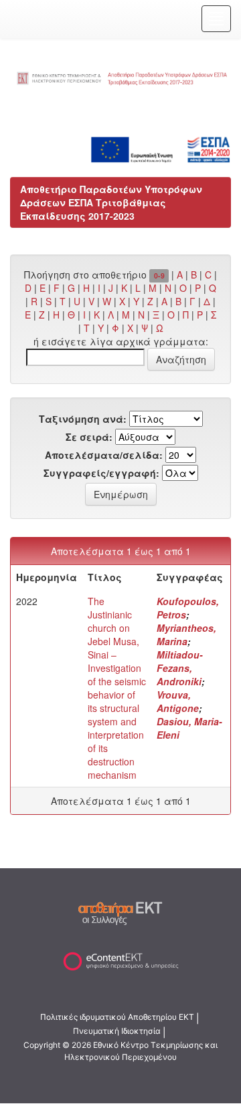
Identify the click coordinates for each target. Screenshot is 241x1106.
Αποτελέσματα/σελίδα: (104, 455)
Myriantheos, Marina (186, 634)
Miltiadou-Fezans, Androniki (180, 668)
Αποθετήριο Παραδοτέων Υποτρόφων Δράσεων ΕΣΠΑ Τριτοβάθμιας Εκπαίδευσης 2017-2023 (111, 202)
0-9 (159, 275)
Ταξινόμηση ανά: (83, 418)
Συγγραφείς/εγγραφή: (101, 473)
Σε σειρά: (89, 436)
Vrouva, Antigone (178, 701)
